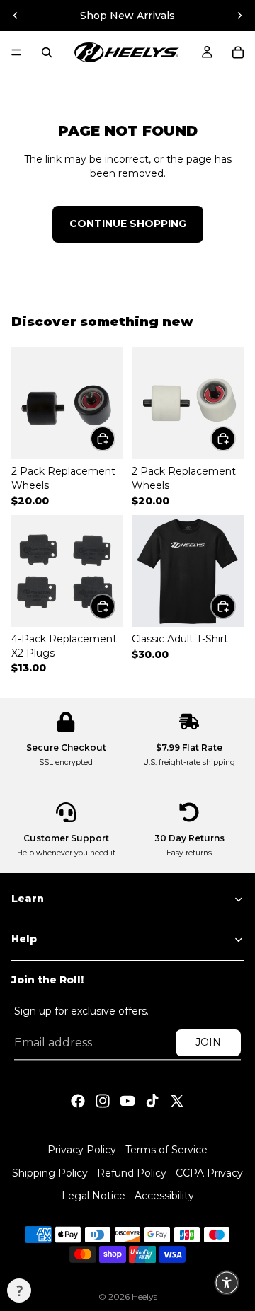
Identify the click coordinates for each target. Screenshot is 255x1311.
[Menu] (16, 52)
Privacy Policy (81, 1149)
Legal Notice (93, 1195)
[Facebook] (77, 1100)
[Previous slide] (15, 15)
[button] (19, 1290)
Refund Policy (131, 1172)
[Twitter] (177, 1100)
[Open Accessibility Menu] (226, 1282)
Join (208, 1042)
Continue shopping (127, 223)
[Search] (46, 52)
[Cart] (238, 52)
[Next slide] (239, 15)
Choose (114, 438)
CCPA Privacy (209, 1172)
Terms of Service (166, 1149)
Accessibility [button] (164, 1195)
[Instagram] (102, 1100)
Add (114, 605)
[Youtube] (127, 1100)
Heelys (144, 1296)
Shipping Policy (50, 1172)
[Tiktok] (152, 1100)
